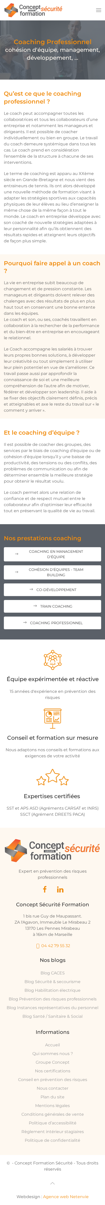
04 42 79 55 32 (55, 945)
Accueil (52, 1045)
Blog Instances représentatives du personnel (52, 1007)
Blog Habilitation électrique (52, 990)
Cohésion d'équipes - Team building (56, 572)
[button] (98, 10)
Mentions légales (52, 1105)
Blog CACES (53, 973)
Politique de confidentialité (52, 1140)
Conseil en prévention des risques (52, 1079)
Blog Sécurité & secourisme (52, 981)
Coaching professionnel (56, 623)
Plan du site (52, 1097)
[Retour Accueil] (33, 10)
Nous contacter (52, 1088)
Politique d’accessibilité (52, 1123)
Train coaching (56, 606)
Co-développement (56, 589)
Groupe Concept (53, 1062)
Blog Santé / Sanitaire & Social (52, 1016)
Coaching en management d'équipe (56, 554)
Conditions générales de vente (52, 1114)
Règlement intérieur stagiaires (52, 1131)
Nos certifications (52, 1071)
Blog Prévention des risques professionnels (53, 999)
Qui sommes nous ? (52, 1053)
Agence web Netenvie (66, 1196)
